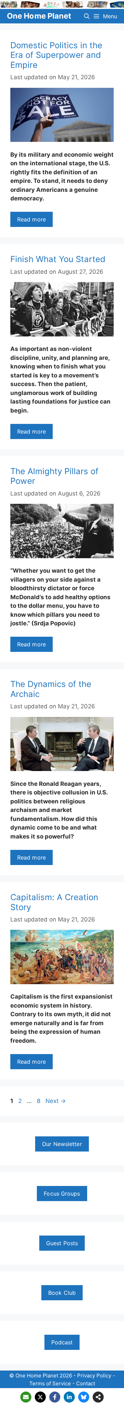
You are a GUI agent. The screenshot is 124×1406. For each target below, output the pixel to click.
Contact (85, 1383)
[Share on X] (40, 1397)
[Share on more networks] (98, 1397)
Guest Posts (62, 1243)
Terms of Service (50, 1383)
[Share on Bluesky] (83, 1397)
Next (55, 1100)
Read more (31, 219)
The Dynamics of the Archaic (50, 689)
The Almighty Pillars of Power (54, 476)
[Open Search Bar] (87, 16)
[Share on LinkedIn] (69, 1397)
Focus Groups (62, 1193)
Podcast (62, 1342)
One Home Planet (39, 15)
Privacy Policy (94, 1375)
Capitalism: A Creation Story (54, 902)
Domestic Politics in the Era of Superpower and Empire (56, 55)
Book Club (62, 1292)
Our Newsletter (62, 1144)
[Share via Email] (25, 1397)
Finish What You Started (57, 259)
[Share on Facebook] (54, 1397)
